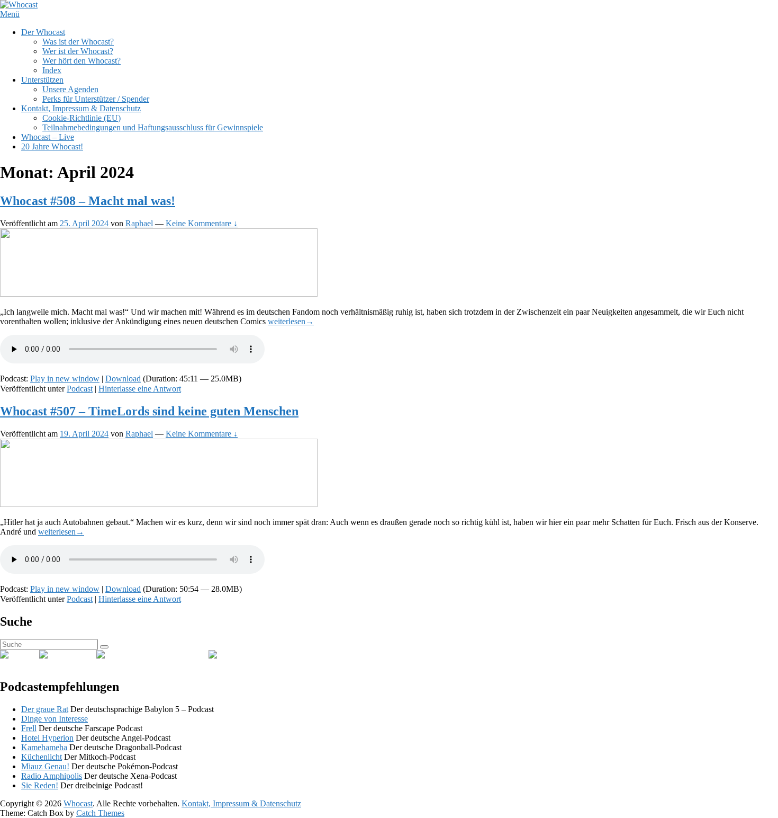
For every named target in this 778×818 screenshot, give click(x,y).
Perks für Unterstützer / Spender (95, 98)
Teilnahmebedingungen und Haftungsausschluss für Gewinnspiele (152, 127)
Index (51, 70)
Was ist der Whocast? (78, 41)
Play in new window (64, 378)
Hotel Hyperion (47, 737)
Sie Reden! (39, 785)
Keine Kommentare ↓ (202, 223)
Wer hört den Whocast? (81, 60)
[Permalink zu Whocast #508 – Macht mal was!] (159, 293)
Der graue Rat (44, 709)
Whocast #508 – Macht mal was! (87, 201)
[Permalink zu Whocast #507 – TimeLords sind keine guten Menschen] (159, 504)
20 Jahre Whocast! (52, 146)
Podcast (80, 388)
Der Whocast (43, 32)
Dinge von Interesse (54, 718)
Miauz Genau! (45, 766)
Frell (29, 728)
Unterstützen (42, 79)
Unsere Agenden (70, 89)
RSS (31, 654)
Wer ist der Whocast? (77, 51)
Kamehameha (44, 747)
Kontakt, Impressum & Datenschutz (81, 108)
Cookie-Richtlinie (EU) (81, 117)
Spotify (84, 654)
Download (123, 378)
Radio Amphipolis (51, 775)
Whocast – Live (47, 136)
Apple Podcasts (183, 654)
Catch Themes (100, 812)
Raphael (139, 223)
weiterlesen (291, 321)
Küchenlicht (41, 756)
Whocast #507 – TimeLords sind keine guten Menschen (149, 411)
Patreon (255, 654)
